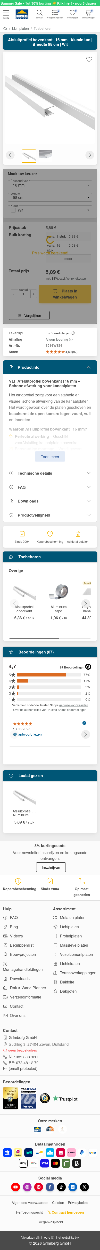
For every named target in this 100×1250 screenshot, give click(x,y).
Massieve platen (73, 945)
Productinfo (29, 367)
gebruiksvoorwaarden (73, 705)
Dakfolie (66, 982)
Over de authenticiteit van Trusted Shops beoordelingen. (50, 710)
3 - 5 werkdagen (58, 332)
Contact (16, 1006)
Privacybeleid (78, 1202)
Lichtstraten (69, 963)
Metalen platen (72, 917)
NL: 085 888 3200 (24, 1057)
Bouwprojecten (22, 954)
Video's (16, 936)
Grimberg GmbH (23, 1037)
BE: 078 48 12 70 (24, 1062)
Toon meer (50, 456)
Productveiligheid (34, 515)
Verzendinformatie (25, 997)
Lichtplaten (20, 28)
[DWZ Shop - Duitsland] (50, 1129)
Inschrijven (51, 867)
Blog (13, 926)
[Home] (5, 28)
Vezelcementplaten (76, 954)
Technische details (35, 473)
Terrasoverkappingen (77, 972)
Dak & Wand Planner (27, 988)
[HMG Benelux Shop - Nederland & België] (37, 1129)
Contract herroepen (67, 1212)
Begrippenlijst (21, 945)
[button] (6, 15)
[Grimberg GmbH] (62, 1129)
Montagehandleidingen (23, 969)
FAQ (21, 487)
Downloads (28, 501)
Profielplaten (70, 936)
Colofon (58, 1202)
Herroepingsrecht (29, 1212)
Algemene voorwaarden (30, 1202)
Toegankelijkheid (50, 1221)
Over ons (17, 1015)
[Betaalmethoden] (50, 1158)
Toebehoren (43, 28)
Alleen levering (57, 339)
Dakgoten (68, 991)
